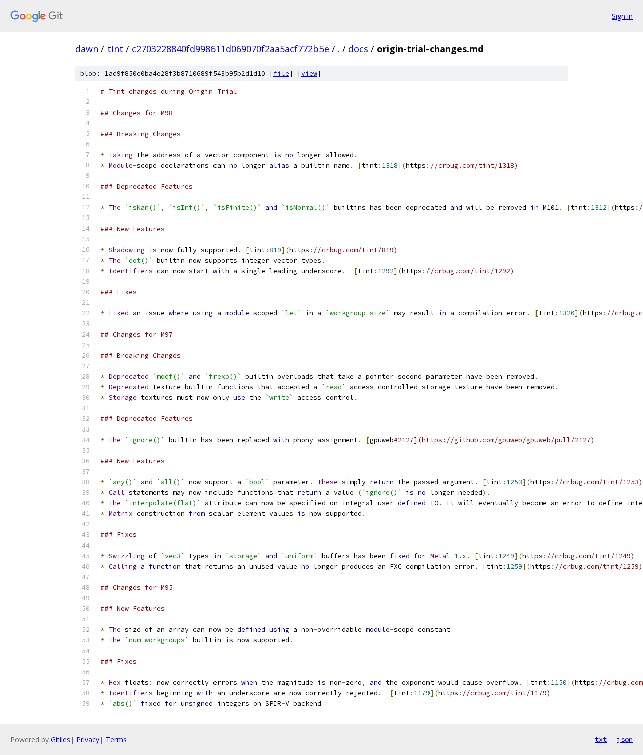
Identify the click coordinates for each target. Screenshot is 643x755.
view (309, 73)
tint (115, 49)
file (281, 73)
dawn (86, 49)
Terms (116, 739)
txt (601, 739)
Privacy (87, 739)
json (625, 739)
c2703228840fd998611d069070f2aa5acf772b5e (230, 49)
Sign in (622, 16)
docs (358, 49)
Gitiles (60, 739)
